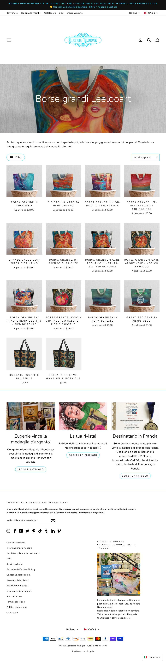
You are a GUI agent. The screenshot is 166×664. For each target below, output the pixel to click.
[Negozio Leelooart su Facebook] (15, 531)
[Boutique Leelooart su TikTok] (40, 531)
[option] (83, 5)
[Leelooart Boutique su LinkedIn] (53, 531)
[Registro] (53, 520)
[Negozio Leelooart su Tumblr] (46, 531)
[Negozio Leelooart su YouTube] (21, 531)
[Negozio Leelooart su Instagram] (8, 531)
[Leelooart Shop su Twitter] (27, 531)
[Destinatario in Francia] (135, 416)
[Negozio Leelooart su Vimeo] (59, 531)
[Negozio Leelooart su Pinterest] (34, 531)
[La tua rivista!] (83, 416)
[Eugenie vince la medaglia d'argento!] (30, 416)
